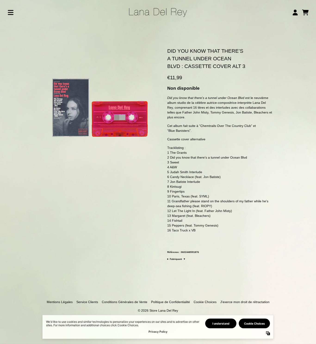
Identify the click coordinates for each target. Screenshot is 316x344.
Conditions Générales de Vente (124, 302)
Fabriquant (178, 259)
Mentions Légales (60, 302)
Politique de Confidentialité (170, 302)
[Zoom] (99, 105)
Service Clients (87, 302)
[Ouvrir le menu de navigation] (11, 12)
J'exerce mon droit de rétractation (245, 302)
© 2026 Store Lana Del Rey (158, 310)
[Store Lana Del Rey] (158, 12)
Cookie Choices (205, 302)
